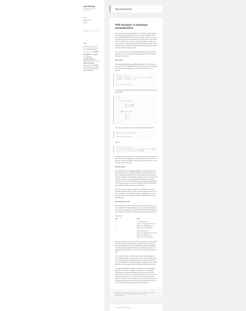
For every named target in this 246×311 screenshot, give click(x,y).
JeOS (95, 61)
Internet (89, 57)
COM (87, 48)
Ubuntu (96, 69)
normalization (130, 294)
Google (86, 54)
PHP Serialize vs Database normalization (131, 26)
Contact (85, 23)
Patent (91, 65)
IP (95, 59)
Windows (85, 70)
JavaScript (91, 61)
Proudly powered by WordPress (123, 307)
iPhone (85, 61)
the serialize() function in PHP (128, 64)
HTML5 (84, 57)
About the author (87, 20)
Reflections (135, 292)
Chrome (84, 48)
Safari (91, 67)
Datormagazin (85, 49)
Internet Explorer (89, 59)
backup (95, 46)
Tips (139, 292)
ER (118, 294)
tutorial (92, 69)
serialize (138, 294)
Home (84, 17)
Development (94, 49)
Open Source (86, 65)
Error (88, 52)
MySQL (93, 63)
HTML (96, 54)
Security (94, 67)
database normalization (150, 181)
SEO (97, 67)
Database (95, 48)
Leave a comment (120, 295)
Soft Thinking (89, 6)
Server (85, 69)
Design (89, 49)
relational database (134, 171)
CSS (92, 48)
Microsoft (87, 63)
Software (89, 69)
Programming (86, 67)
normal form (123, 294)
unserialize (143, 294)
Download (85, 52)
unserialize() (128, 68)
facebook (91, 52)
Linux (97, 61)
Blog (97, 46)
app (90, 46)
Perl (94, 65)
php (97, 65)
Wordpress (90, 70)
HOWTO (91, 54)
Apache (88, 46)
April (92, 46)
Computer (89, 48)
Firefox (96, 51)
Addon (84, 46)
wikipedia (145, 193)
